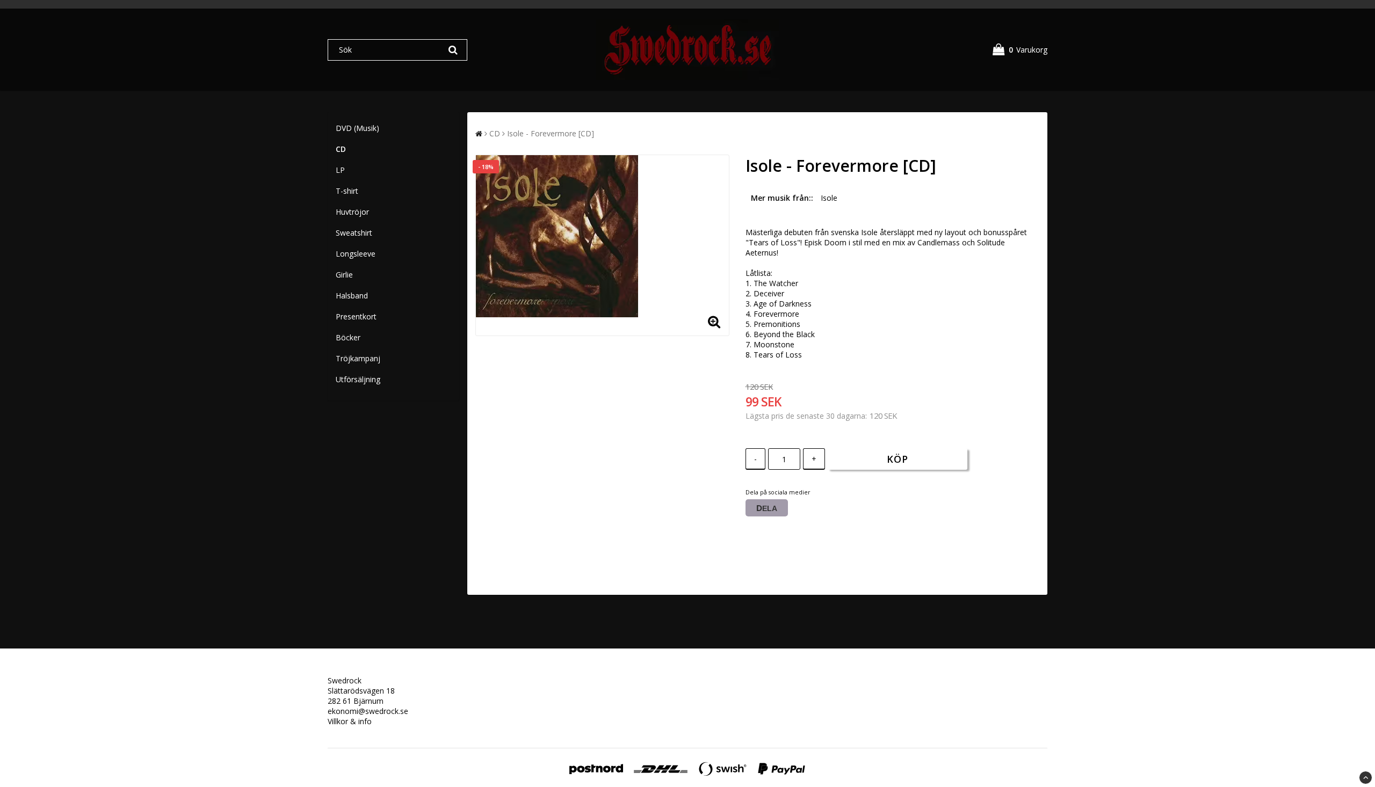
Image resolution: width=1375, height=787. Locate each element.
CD (341, 149)
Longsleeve (355, 254)
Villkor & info (350, 721)
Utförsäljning (358, 379)
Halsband (352, 295)
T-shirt (347, 191)
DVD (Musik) (357, 128)
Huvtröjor (352, 212)
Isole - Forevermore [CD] (550, 133)
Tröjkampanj (358, 358)
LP (340, 170)
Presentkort (356, 316)
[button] (1020, 49)
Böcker (348, 337)
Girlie (344, 274)
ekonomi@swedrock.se (368, 711)
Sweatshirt (354, 233)
